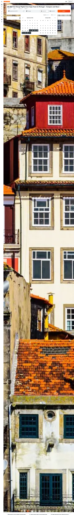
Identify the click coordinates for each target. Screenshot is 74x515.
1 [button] (27, 23)
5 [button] (37, 23)
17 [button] (32, 28)
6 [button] (45, 25)
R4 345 (9, 7)
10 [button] (32, 25)
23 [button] (52, 30)
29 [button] (27, 32)
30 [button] (30, 32)
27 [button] (22, 32)
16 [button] (52, 28)
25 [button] (34, 30)
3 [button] (32, 23)
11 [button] (40, 28)
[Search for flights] (1, 5)
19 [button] (37, 28)
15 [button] (27, 28)
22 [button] (27, 30)
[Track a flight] (1, 14)
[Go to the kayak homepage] (7, 1)
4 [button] (40, 25)
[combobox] (9, 8)
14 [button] (25, 28)
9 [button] (52, 25)
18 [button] (34, 28)
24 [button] (32, 30)
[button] (2, 1)
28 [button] (25, 32)
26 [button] (37, 30)
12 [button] (37, 25)
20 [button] (22, 30)
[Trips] (1, 17)
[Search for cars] (1, 9)
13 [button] (22, 28)
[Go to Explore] (1, 12)
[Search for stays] (1, 7)
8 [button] (27, 25)
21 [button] (25, 30)
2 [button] (52, 23)
